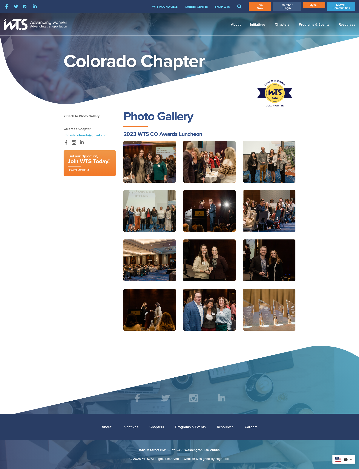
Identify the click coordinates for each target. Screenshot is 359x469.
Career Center (196, 6)
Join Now (260, 6)
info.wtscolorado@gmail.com (85, 135)
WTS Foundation (165, 6)
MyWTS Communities (341, 6)
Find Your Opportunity (89, 163)
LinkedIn (34, 6)
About (236, 24)
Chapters (282, 24)
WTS (35, 24)
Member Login (287, 6)
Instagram (25, 6)
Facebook (6, 6)
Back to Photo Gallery (82, 116)
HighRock (223, 458)
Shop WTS (222, 6)
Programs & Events (314, 24)
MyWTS (314, 5)
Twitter (16, 6)
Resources (347, 24)
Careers (251, 426)
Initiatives (258, 24)
